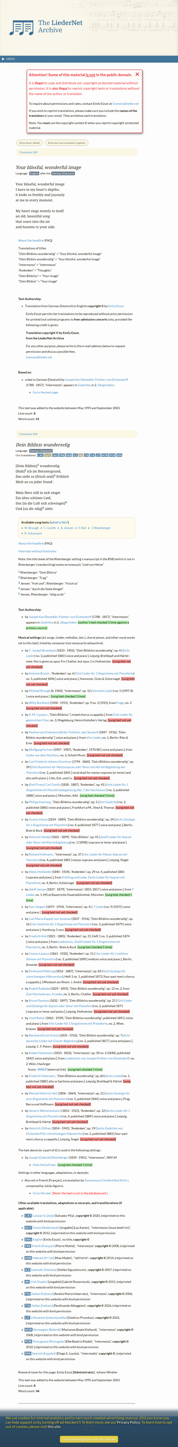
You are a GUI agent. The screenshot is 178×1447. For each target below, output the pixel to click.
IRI (81, 455)
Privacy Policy (128, 1422)
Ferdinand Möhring (42, 971)
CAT (40, 455)
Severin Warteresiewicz (45, 1111)
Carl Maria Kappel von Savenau (50, 919)
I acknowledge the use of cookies (89, 1439)
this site (54, 1426)
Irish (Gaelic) (38, 1282)
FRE (62, 455)
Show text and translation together (67, 142)
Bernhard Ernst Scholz (44, 1035)
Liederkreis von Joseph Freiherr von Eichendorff (97, 1058)
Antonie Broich (39, 673)
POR (112, 455)
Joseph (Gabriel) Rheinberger (48, 1157)
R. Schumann (33, 533)
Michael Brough (39, 691)
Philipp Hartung (40, 802)
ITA (86, 455)
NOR (105, 455)
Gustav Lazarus (39, 953)
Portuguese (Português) (49, 1341)
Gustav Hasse (38, 819)
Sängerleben (68, 622)
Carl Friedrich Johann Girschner (50, 761)
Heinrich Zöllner (40, 1128)
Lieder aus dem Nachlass (42, 755)
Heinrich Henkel (40, 837)
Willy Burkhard (39, 703)
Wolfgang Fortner (41, 749)
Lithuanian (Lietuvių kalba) (49, 1317)
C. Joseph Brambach (42, 650)
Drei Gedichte (108, 802)
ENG (55, 455)
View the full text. (44, 1165)
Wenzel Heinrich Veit (43, 1093)
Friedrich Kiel (38, 936)
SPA (119, 455)
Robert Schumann (41, 1053)
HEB (68, 455)
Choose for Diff (28, 434)
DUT (48, 455)
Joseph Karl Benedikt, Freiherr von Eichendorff (60, 617)
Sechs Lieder (113, 1076)
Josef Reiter (37, 1018)
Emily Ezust (116, 306)
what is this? (59, 522)
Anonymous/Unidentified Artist (106, 1180)
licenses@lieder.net (126, 103)
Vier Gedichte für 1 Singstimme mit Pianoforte (61, 924)
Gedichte (46, 622)
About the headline (31, 543)
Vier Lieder (93, 738)
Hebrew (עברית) (43, 1258)
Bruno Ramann (39, 1000)
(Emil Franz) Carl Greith (44, 784)
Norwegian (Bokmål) (47, 1329)
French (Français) (43, 1246)
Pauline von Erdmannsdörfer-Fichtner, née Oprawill (63, 732)
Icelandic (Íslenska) (44, 1270)
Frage (120, 703)
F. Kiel (82, 528)
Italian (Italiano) (42, 1294)
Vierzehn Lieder (102, 691)
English (38, 1239)
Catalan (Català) (43, 1215)
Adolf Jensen (37, 889)
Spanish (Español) (44, 1353)
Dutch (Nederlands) (46, 1227)
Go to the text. (42, 1193)
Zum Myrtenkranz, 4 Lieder (44, 994)
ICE (75, 455)
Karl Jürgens (37, 907)
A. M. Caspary (38, 715)
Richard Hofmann (41, 854)
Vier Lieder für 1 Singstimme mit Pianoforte (78, 1023)
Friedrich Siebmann (42, 1076)
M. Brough (32, 528)
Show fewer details (29, 142)
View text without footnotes (37, 551)
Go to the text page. (46, 392)
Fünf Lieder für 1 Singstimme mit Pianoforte (104, 673)
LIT (98, 455)
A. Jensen (67, 528)
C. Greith (50, 528)
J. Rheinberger (101, 528)
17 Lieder (98, 907)
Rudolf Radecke (39, 988)
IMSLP (42, 1069)
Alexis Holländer (40, 872)
